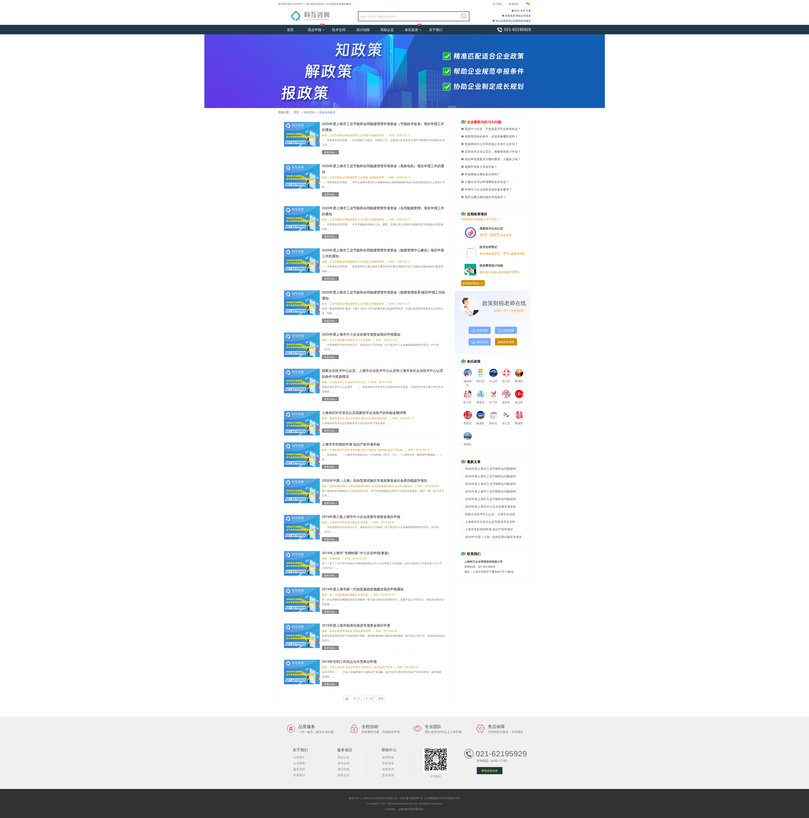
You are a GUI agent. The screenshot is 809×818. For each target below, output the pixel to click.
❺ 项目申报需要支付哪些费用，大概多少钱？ (491, 159)
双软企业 (344, 775)
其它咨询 (482, 342)
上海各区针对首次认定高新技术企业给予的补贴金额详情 (364, 412)
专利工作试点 (337, 667)
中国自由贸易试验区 (382, 486)
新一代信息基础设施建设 (343, 594)
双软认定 (387, 29)
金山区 (519, 402)
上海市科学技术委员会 (410, 809)
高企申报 (314, 29)
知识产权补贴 (395, 449)
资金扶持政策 (327, 112)
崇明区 (467, 444)
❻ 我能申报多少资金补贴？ (479, 166)
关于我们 (497, 3)
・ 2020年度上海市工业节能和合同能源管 (488, 468)
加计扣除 (363, 29)
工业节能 (363, 135)
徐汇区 (506, 423)
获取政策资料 (506, 342)
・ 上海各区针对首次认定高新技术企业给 (488, 521)
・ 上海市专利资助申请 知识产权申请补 (487, 529)
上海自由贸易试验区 (359, 486)
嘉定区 (506, 402)
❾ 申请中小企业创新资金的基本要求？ (486, 189)
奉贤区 (480, 402)
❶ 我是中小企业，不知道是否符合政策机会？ (491, 129)
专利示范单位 (352, 667)
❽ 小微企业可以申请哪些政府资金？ (485, 182)
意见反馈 (388, 775)
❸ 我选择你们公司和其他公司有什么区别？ (489, 144)
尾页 (381, 698)
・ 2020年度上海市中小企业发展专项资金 (488, 506)
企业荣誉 (299, 763)
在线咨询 (388, 769)
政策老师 (482, 330)
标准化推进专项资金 (340, 631)
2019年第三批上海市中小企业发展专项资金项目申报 (361, 516)
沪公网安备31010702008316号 (442, 798)
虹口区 (467, 402)
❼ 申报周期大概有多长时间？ (480, 174)
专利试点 (366, 667)
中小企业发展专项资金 (342, 340)
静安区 (493, 423)
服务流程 (299, 769)
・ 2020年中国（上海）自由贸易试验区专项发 (491, 537)
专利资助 (355, 449)
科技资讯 (309, 112)
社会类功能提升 (403, 486)
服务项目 (344, 749)
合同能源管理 (376, 135)
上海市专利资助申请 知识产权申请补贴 (351, 444)
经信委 (364, 522)
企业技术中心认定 (355, 382)
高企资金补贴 (379, 418)
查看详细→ (330, 152)
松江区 (506, 381)
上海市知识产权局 (339, 449)
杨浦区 (480, 423)
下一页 (369, 698)
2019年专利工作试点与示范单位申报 (349, 661)
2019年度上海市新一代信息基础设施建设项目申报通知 (363, 589)
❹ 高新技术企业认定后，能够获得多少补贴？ (491, 151)
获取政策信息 (489, 771)
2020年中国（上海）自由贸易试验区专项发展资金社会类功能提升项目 (374, 480)
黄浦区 (519, 423)
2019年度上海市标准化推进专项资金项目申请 (356, 625)
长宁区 (493, 402)
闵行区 (480, 381)
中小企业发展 (363, 340)
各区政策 (411, 29)
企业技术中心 (337, 382)
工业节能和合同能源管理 (343, 135)
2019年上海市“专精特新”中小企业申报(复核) (355, 552)
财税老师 (508, 330)
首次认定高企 (352, 418)
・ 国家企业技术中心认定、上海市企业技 (488, 514)
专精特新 (334, 558)
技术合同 (339, 29)
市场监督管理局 (362, 631)
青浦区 (519, 381)
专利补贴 (382, 449)
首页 (290, 29)
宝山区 (493, 381)
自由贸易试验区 (338, 486)
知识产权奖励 (368, 449)
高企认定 (366, 418)
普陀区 (467, 423)
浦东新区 (467, 383)
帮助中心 (389, 749)
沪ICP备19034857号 (411, 798)
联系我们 (514, 3)
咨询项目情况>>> (473, 283)
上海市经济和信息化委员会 (344, 522)
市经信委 (363, 594)
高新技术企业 (337, 418)
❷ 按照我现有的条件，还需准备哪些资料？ (489, 136)
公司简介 (299, 757)
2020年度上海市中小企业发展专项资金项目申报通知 (361, 334)
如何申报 (388, 757)
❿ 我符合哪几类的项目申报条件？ (483, 197)
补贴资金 (388, 763)
